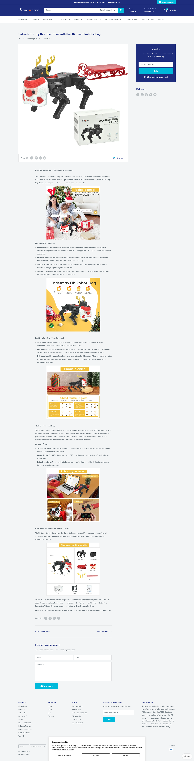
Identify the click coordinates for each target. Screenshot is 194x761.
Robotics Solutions (131, 19)
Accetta (96, 755)
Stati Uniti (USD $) (36, 746)
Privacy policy (76, 716)
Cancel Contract (77, 723)
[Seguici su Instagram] (146, 94)
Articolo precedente (43, 631)
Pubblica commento (46, 686)
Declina (125, 755)
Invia (156, 71)
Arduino (76, 19)
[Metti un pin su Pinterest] (36, 158)
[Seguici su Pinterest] (150, 94)
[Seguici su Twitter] (142, 94)
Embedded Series (92, 19)
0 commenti (121, 158)
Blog (49, 713)
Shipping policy (77, 706)
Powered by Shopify (24, 754)
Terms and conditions (79, 713)
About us (51, 709)
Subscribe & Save (168, 2)
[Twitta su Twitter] (40, 158)
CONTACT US (76, 719)
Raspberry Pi (63, 19)
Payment (51, 716)
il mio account (149, 11)
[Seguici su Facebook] (137, 94)
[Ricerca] (121, 10)
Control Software (148, 19)
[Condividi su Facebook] (31, 158)
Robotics (34, 19)
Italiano (22, 746)
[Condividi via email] (44, 158)
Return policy (76, 709)
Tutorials (161, 19)
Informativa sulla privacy (65, 750)
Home (50, 706)
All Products (22, 19)
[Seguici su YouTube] (155, 94)
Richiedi (109, 719)
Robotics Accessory (112, 19)
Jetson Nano (47, 19)
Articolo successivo (103, 631)
